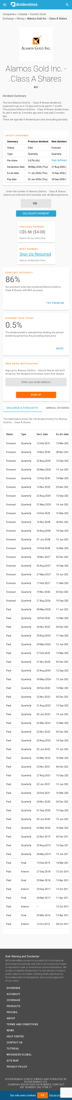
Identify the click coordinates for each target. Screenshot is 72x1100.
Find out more (55, 1095)
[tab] (22, 408)
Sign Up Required (61, 160)
